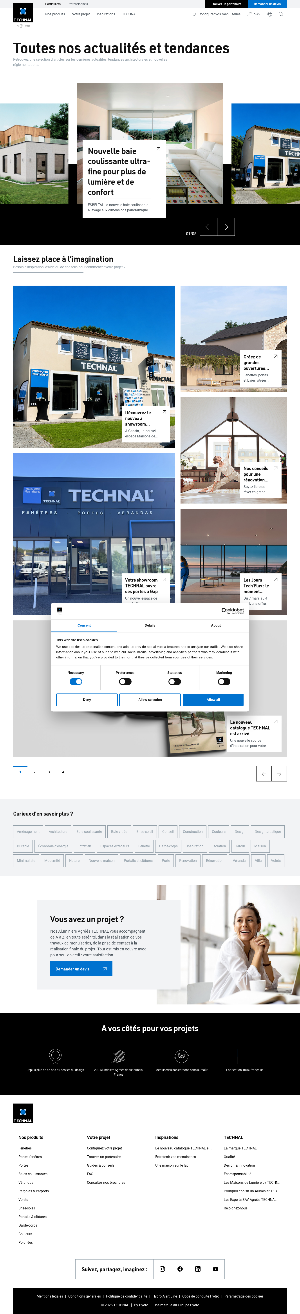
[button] (20, 772)
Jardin (240, 846)
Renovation (188, 861)
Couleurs (219, 832)
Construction (193, 832)
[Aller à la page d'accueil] (23, 15)
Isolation (219, 846)
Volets (276, 861)
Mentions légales (50, 1296)
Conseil (168, 832)
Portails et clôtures (138, 861)
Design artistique (268, 832)
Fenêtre (144, 846)
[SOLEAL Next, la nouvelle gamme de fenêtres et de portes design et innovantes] (14, 158)
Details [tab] (150, 625)
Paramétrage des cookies (244, 1296)
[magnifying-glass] (281, 14)
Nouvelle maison (102, 861)
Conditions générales (84, 1296)
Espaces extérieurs (114, 846)
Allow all (213, 700)
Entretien (84, 846)
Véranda (239, 861)
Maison (260, 846)
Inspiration (195, 846)
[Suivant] (226, 227)
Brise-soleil (144, 832)
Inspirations (106, 14)
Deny (87, 700)
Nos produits (55, 14)
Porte (166, 861)
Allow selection (150, 700)
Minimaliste (26, 861)
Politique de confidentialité (126, 1296)
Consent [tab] (84, 625)
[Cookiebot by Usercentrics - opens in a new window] (225, 611)
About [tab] (216, 625)
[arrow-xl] (264, 773)
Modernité (52, 861)
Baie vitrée (119, 832)
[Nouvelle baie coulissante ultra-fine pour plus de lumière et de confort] (158, 148)
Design (240, 832)
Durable (23, 846)
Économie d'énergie (53, 846)
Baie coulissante (89, 832)
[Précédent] (208, 227)
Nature (74, 861)
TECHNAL (129, 14)
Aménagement (28, 832)
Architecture (58, 832)
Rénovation (215, 861)
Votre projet (81, 14)
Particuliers (53, 4)
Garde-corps (168, 846)
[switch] (125, 681)
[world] (269, 14)
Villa (258, 861)
